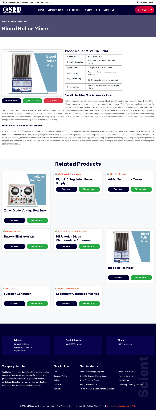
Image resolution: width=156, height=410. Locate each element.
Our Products (73, 10)
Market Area (58, 385)
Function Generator (17, 293)
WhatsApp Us (33, 101)
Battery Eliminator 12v (19, 236)
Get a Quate (12, 101)
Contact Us (109, 10)
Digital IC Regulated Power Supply (93, 376)
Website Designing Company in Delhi (121, 406)
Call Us (54, 101)
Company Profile (55, 10)
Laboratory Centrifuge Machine (77, 293)
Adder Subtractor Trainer (125, 179)
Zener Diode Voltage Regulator (25, 210)
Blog (98, 10)
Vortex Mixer (124, 380)
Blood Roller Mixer (121, 267)
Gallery (88, 10)
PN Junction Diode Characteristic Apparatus (97, 389)
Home (41, 10)
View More (13, 220)
